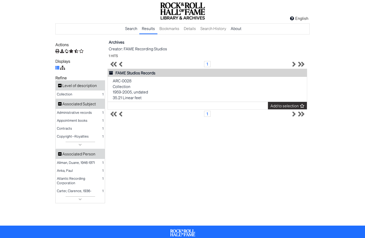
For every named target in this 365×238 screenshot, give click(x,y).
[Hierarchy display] (62, 67)
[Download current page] (62, 51)
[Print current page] (57, 51)
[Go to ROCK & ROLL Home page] (182, 11)
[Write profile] (66, 51)
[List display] (57, 67)
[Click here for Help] (292, 18)
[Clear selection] (81, 51)
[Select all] (71, 51)
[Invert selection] (76, 51)
